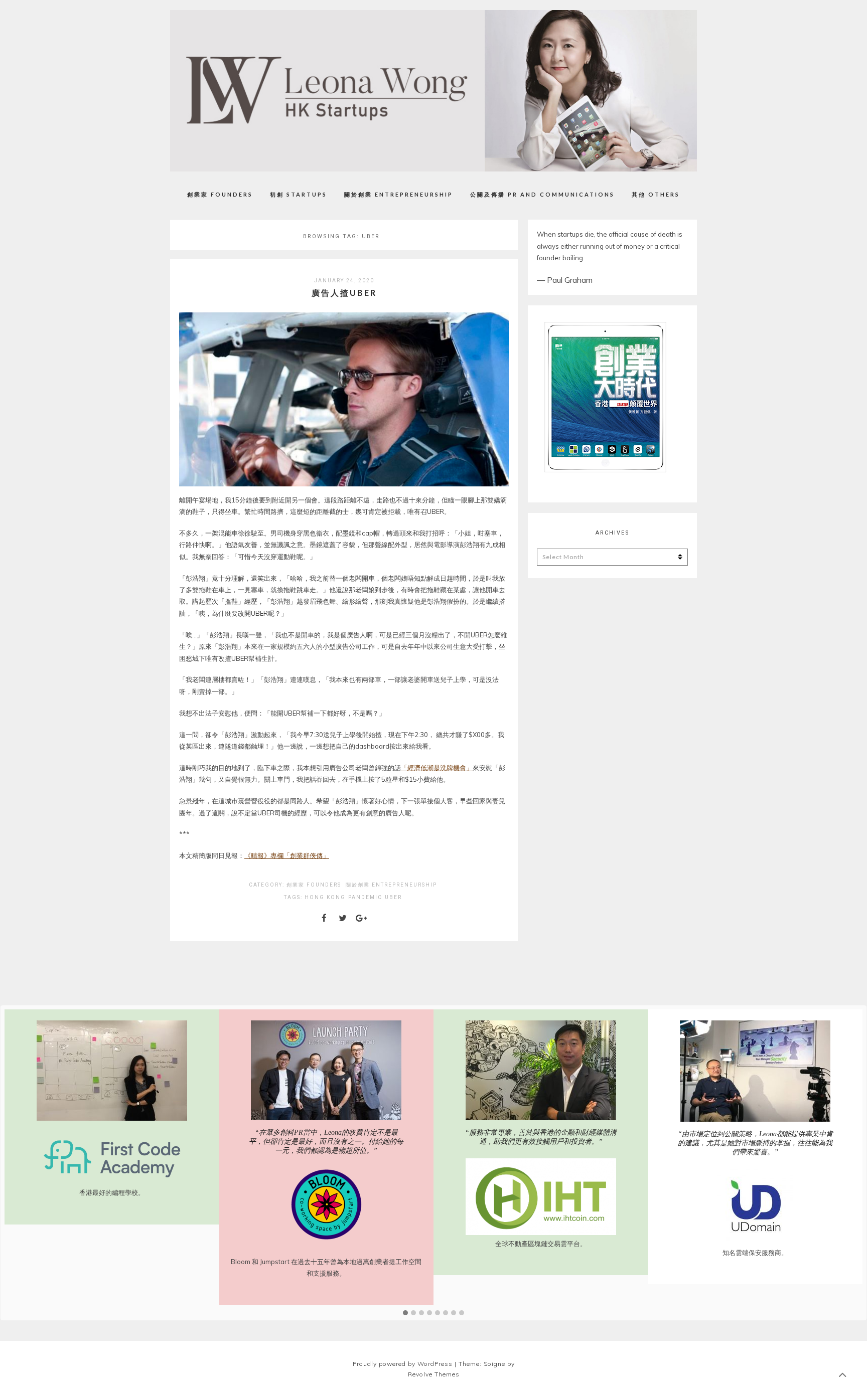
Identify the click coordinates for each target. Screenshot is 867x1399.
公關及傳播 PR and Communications (542, 194)
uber (393, 897)
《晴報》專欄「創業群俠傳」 (286, 855)
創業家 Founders (220, 194)
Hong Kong (325, 897)
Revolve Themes (434, 1374)
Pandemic (365, 897)
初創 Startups (298, 194)
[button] (405, 1313)
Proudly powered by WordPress (403, 1363)
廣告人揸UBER (344, 292)
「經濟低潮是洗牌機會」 (437, 768)
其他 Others (656, 194)
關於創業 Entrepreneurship (398, 194)
